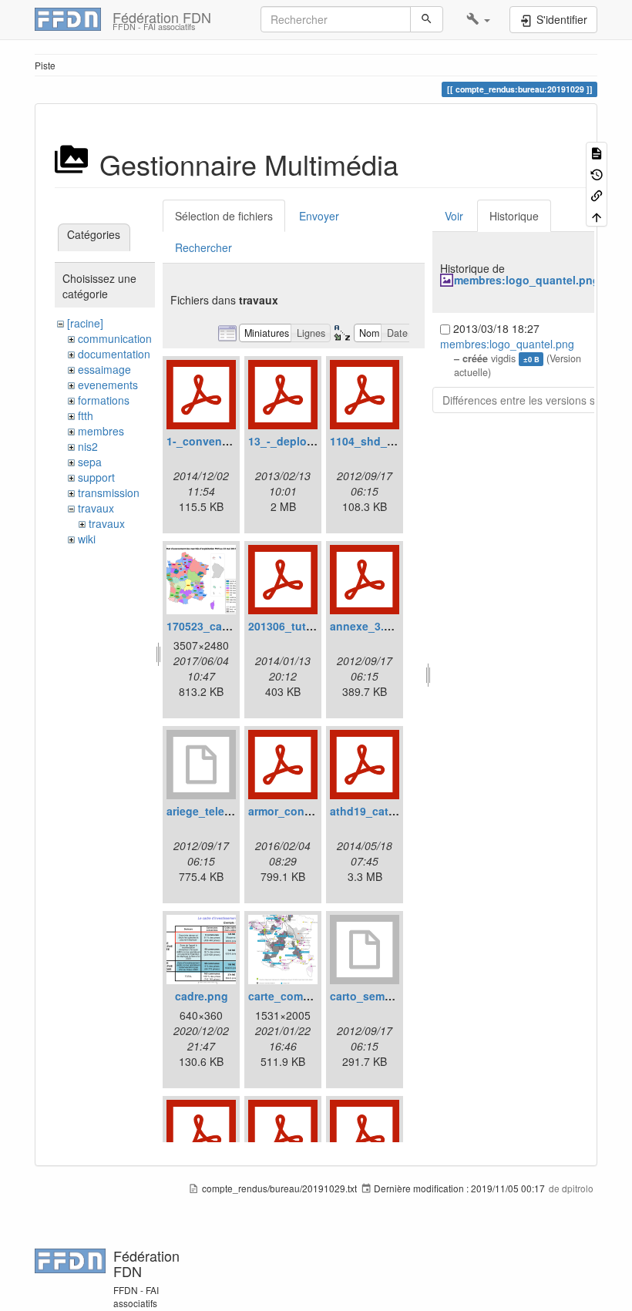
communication (115, 338)
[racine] (85, 323)
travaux (96, 508)
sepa (90, 461)
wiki (87, 538)
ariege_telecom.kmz (218, 811)
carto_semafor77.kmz (386, 995)
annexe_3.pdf (366, 626)
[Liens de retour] (597, 194)
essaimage (104, 369)
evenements (108, 384)
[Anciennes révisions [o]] (597, 173)
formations (103, 400)
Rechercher (203, 247)
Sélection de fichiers (224, 216)
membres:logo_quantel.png (527, 279)
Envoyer (319, 216)
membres (101, 431)
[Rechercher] (426, 19)
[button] (478, 19)
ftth (85, 415)
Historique (514, 216)
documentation (114, 353)
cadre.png (201, 995)
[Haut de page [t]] (597, 215)
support (96, 477)
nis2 (88, 446)
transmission (109, 492)
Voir (454, 216)
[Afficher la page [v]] (597, 152)
